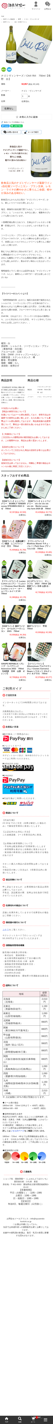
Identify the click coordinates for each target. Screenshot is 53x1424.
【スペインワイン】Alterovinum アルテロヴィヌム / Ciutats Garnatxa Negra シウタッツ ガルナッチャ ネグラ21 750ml (39, 669)
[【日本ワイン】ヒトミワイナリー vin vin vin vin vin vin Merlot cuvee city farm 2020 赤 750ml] (39, 489)
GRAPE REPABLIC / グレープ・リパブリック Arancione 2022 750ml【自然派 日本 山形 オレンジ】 (13, 669)
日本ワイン (6, 22)
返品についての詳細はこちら (14, 122)
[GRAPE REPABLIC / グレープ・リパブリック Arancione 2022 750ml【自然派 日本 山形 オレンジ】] (13, 652)
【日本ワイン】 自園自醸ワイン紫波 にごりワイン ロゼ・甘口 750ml (13, 543)
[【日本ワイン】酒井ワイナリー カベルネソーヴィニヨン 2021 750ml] (13, 614)
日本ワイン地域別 (9, 19)
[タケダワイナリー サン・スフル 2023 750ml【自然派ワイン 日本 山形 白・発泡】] (39, 569)
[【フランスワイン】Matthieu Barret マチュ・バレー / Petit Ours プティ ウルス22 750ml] (39, 529)
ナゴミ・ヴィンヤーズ (31, 19)
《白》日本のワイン (20, 22)
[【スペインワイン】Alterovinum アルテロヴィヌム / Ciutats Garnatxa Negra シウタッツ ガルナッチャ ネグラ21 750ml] (39, 652)
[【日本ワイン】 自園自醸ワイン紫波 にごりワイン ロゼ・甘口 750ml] (13, 529)
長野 (19, 19)
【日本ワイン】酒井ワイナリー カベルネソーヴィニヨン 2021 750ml (13, 628)
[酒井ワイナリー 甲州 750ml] (39, 614)
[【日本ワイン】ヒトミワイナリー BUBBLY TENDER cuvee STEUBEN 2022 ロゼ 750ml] (13, 489)
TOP (6, 1422)
